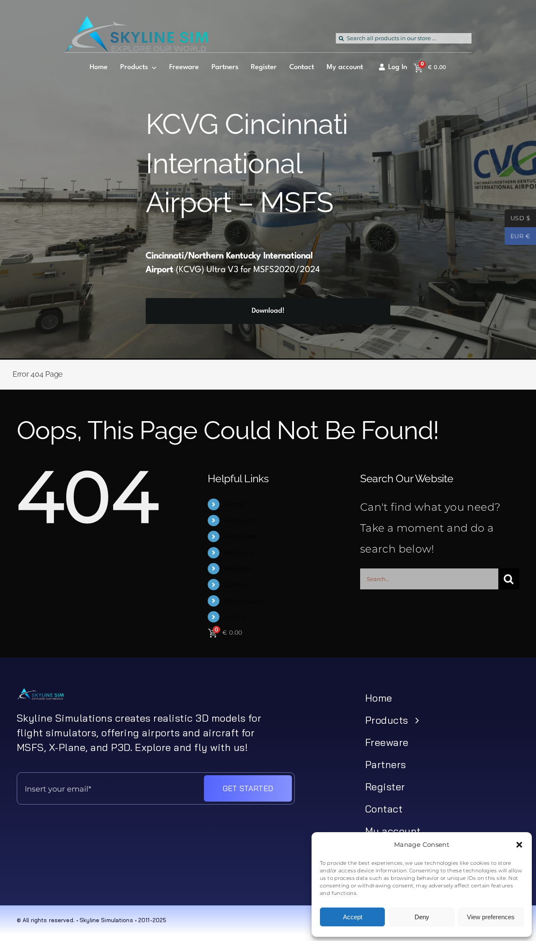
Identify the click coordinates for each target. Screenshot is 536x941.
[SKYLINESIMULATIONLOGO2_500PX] (136, 21)
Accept (352, 916)
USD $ (517, 219)
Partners (238, 553)
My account (244, 601)
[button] (519, 845)
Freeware (240, 536)
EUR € (517, 237)
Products (239, 520)
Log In (235, 617)
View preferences (491, 916)
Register (238, 569)
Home (235, 504)
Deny (422, 916)
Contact (237, 585)
